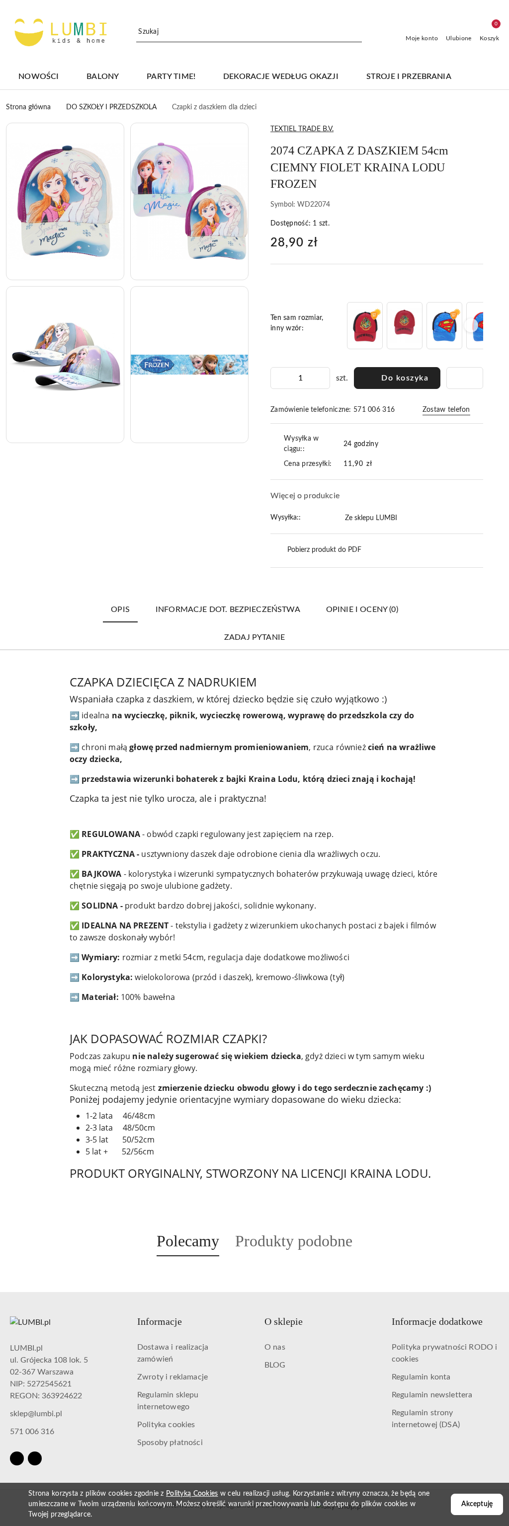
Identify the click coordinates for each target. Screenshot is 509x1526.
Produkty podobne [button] (293, 1241)
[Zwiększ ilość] (322, 378)
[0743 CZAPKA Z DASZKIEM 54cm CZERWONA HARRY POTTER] (404, 326)
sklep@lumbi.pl (36, 1414)
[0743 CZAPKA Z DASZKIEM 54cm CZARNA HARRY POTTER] (364, 326)
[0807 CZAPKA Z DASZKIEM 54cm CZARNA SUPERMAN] (444, 326)
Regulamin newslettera (432, 1395)
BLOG (275, 1365)
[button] (485, 77)
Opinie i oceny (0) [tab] (362, 609)
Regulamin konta (421, 1377)
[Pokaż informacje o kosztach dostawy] (379, 463)
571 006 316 (32, 1432)
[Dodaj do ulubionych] (464, 378)
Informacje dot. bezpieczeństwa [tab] (228, 609)
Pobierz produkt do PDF (324, 549)
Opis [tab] (120, 609)
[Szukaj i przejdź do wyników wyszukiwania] (356, 32)
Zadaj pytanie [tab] (254, 637)
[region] (414, 325)
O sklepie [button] (283, 1321)
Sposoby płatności (170, 1443)
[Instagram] (35, 1458)
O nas (274, 1347)
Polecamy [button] (188, 1241)
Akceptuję (477, 1504)
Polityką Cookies (192, 1493)
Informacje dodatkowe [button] (437, 1321)
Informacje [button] (159, 1321)
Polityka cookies (166, 1425)
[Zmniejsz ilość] (278, 378)
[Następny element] (471, 325)
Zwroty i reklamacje (172, 1377)
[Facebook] (17, 1458)
